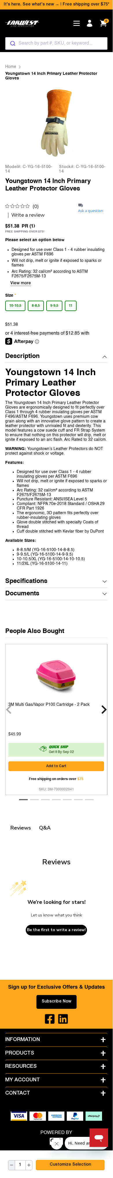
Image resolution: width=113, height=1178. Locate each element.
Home (10, 67)
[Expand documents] (105, 594)
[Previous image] (17, 122)
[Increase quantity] (28, 1165)
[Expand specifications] (105, 581)
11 (71, 306)
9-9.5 (54, 306)
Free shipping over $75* (86, 5)
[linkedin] (63, 1018)
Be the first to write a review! (56, 930)
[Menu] (76, 23)
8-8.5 (36, 306)
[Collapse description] (105, 357)
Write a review (28, 215)
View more (20, 283)
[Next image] (95, 122)
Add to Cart (56, 766)
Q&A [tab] (45, 827)
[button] (56, 356)
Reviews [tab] (20, 827)
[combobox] (56, 43)
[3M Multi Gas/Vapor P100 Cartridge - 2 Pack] (56, 675)
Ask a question (90, 210)
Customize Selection (70, 1165)
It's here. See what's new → (31, 5)
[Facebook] (49, 1018)
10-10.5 (15, 306)
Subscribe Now (56, 1002)
